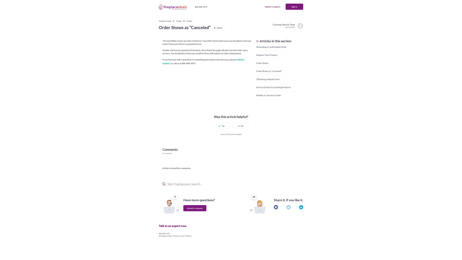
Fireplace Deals (165, 21)
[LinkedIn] (301, 207)
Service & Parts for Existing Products (273, 87)
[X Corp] (288, 207)
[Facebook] (276, 207)
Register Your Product (266, 55)
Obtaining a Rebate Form (268, 79)
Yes (223, 126)
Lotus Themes (186, 236)
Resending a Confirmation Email (271, 47)
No (242, 126)
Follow (219, 28)
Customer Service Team (284, 24)
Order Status (262, 63)
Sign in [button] (294, 7)
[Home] (174, 226)
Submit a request (272, 7)
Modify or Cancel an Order (268, 95)
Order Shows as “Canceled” (269, 71)
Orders (179, 21)
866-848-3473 (201, 7)
